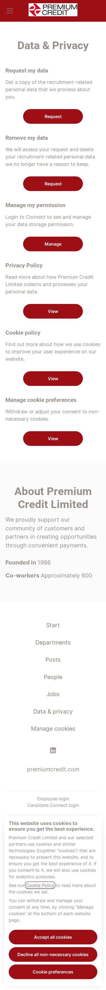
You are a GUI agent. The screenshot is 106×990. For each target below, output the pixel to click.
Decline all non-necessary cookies (53, 954)
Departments (53, 642)
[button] (53, 438)
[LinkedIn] (53, 751)
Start (53, 625)
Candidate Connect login (53, 805)
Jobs (53, 694)
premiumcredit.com (53, 769)
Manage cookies (53, 728)
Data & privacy (53, 711)
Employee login (53, 798)
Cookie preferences (53, 972)
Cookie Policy (40, 885)
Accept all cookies (53, 937)
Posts (53, 659)
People (53, 677)
